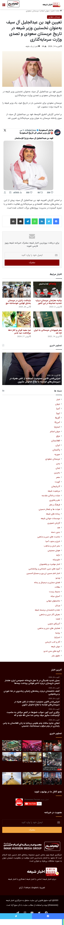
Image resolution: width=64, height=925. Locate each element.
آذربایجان (55, 486)
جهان (57, 404)
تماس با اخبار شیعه (33, 879)
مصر (58, 477)
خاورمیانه (56, 559)
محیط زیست (54, 591)
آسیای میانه (55, 596)
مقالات (57, 587)
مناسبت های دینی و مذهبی (48, 536)
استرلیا (57, 427)
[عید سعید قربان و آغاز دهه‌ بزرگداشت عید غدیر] (16, 319)
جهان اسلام (44, 10)
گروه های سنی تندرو (52, 651)
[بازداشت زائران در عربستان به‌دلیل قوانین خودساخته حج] (16, 290)
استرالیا (57, 637)
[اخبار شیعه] (50, 4)
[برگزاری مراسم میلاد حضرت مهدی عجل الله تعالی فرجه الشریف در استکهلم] (32, 745)
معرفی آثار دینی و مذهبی (49, 614)
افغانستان (55, 440)
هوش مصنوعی (54, 550)
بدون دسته (55, 532)
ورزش (57, 605)
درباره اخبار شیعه (49, 879)
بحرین (57, 472)
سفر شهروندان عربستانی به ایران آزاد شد (48, 332)
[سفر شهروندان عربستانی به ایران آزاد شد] (47, 319)
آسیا (58, 408)
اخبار (52, 10)
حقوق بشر (56, 655)
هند (58, 527)
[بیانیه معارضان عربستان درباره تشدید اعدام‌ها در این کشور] (47, 290)
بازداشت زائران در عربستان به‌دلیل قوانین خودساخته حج (18, 302)
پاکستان (56, 449)
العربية (42, 887)
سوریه (57, 454)
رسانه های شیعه (53, 513)
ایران (58, 445)
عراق (58, 436)
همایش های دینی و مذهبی (49, 628)
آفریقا (57, 417)
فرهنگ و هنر (54, 504)
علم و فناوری (54, 500)
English (35, 887)
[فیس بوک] (56, 221)
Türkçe (27, 887)
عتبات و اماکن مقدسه (51, 495)
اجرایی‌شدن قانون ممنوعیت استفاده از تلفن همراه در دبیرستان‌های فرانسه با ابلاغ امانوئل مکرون (35, 380)
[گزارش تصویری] (52, 761)
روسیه (57, 632)
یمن (58, 463)
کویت (57, 481)
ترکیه (58, 555)
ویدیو (58, 578)
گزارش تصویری (53, 523)
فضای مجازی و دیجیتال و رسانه (47, 582)
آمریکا (57, 422)
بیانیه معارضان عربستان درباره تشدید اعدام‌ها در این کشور (49, 302)
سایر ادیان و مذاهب (52, 546)
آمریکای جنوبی (54, 623)
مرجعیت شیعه (54, 491)
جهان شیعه (55, 646)
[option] (32, 369)
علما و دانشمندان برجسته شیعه (47, 610)
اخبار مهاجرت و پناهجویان (49, 564)
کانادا (58, 619)
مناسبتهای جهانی (53, 600)
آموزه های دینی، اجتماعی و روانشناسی (44, 568)
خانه (58, 10)
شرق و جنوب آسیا (53, 541)
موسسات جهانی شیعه (50, 518)
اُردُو (20, 887)
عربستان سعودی (32, 10)
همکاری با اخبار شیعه (16, 879)
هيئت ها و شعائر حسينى (49, 509)
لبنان (58, 468)
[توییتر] (49, 221)
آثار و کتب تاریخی (52, 642)
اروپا (58, 413)
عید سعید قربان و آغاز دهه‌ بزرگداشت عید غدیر (19, 332)
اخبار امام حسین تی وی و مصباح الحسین (43, 573)
